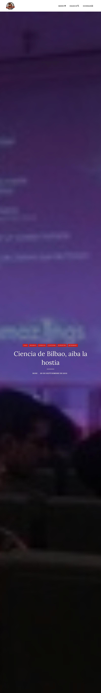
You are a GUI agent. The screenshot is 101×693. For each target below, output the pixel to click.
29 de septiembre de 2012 (53, 373)
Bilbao (33, 345)
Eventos (62, 345)
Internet (73, 345)
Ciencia (42, 345)
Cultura (52, 345)
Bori (35, 373)
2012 (25, 345)
